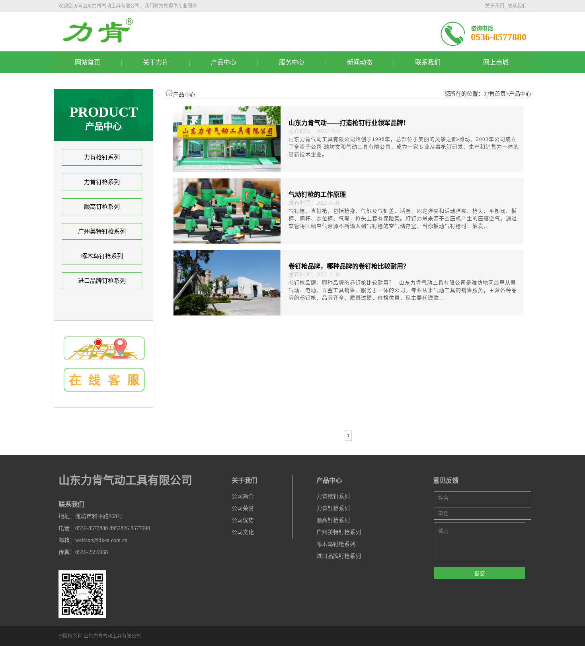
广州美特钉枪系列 (102, 231)
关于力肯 (155, 62)
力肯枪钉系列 (102, 157)
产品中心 (223, 62)
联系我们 (516, 6)
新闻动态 (359, 62)
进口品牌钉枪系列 (102, 281)
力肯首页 (495, 94)
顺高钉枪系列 (102, 207)
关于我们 (494, 6)
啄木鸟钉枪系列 (102, 256)
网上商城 (496, 62)
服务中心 (291, 62)
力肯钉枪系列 (102, 182)
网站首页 (87, 62)
